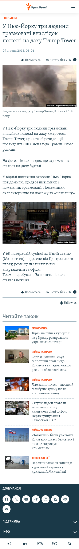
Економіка (40, 328)
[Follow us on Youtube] (26, 499)
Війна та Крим (42, 352)
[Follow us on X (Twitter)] (16, 499)
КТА (40, 543)
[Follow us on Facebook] (7, 499)
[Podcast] (65, 499)
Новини (10, 18)
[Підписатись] (7, 509)
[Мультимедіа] (25, 543)
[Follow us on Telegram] (36, 499)
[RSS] (55, 499)
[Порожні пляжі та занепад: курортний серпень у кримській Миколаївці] (17, 462)
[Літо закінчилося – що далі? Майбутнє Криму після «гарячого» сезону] (17, 384)
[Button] (30, 60)
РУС (55, 543)
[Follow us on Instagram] (46, 499)
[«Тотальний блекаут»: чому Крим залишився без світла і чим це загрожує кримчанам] (17, 435)
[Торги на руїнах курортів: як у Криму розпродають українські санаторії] (17, 333)
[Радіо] (9, 543)
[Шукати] (69, 543)
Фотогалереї (41, 458)
